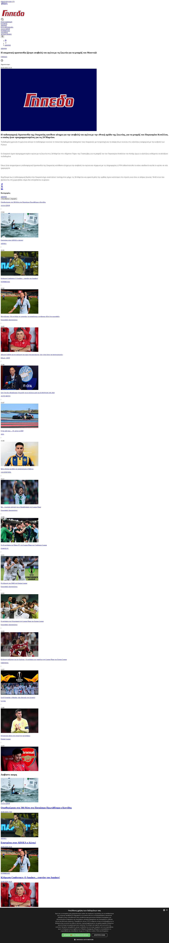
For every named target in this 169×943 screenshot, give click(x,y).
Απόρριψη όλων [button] (99, 935)
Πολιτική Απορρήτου (102, 931)
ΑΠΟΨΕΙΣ (4, 32)
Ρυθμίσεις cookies (90, 931)
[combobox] (164, 910)
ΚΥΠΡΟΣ (4, 24)
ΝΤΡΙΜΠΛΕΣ (5, 31)
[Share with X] (2, 186)
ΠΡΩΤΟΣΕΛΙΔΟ (6, 1)
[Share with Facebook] (2, 184)
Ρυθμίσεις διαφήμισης (87, 929)
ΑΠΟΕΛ (3, 838)
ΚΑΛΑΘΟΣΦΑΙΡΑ (7, 27)
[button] (84, 939)
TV (14, 1)
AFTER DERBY (6, 34)
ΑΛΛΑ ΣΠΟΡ (5, 29)
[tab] (5, 199)
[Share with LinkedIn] (2, 189)
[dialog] (84, 925)
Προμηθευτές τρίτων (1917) (82, 921)
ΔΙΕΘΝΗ (4, 25)
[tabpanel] (84, 485)
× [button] (167, 910)
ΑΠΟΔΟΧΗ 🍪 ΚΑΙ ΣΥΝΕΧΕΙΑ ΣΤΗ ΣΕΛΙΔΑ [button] (76, 935)
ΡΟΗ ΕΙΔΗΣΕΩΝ (6, 22)
